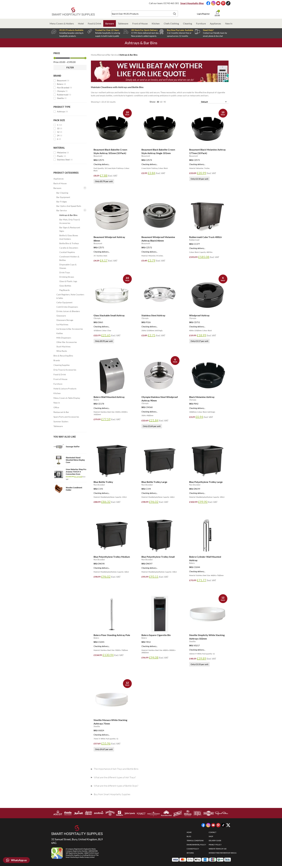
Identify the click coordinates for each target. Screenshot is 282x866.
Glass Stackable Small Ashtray (109, 315)
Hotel (81, 23)
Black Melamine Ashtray (202, 397)
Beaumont (63, 81)
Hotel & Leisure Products (64, 388)
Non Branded (64, 88)
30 (158, 102)
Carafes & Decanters (68, 247)
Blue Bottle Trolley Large (154, 481)
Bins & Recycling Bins (63, 355)
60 (161, 102)
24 (59, 135)
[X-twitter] (228, 825)
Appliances (215, 23)
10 (59, 128)
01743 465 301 (171, 3)
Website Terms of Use (217, 849)
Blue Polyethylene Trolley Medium (112, 556)
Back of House (60, 183)
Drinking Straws (66, 277)
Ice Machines (62, 324)
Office (56, 407)
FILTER (70, 67)
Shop (211, 836)
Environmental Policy (196, 845)
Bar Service (61, 210)
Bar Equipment (63, 197)
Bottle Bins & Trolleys (69, 243)
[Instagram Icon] (213, 3)
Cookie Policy (193, 849)
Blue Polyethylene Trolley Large (206, 481)
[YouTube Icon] (218, 3)
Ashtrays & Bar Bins (68, 215)
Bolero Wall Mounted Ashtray (109, 397)
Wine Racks (61, 351)
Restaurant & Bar (61, 412)
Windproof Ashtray (199, 315)
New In (228, 23)
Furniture (201, 23)
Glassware (61, 315)
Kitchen (156, 23)
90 (164, 102)
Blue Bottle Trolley (103, 481)
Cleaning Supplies (61, 365)
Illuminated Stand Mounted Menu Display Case (75, 460)
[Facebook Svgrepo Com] (208, 3)
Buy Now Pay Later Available (180, 30)
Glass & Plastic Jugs (68, 281)
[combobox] (144, 13)
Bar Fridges (61, 201)
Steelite (62, 98)
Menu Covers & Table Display (66, 398)
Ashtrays (62, 112)
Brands (56, 360)
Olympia (62, 91)
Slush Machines (63, 346)
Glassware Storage (64, 320)
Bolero (61, 84)
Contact (212, 832)
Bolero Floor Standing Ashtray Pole (112, 635)
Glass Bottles (65, 285)
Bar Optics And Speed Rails (68, 206)
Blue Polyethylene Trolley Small (158, 556)
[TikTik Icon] (228, 3)
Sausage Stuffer (73, 446)
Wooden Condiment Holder (74, 489)
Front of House (140, 23)
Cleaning (187, 23)
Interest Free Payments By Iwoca (222, 853)
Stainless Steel (65, 160)
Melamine (63, 153)
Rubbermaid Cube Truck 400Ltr (205, 237)
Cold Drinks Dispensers (67, 307)
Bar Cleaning (62, 193)
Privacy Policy (215, 845)
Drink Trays (64, 272)
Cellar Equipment (64, 302)
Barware (109, 23)
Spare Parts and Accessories (66, 417)
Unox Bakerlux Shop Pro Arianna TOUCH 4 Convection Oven (76, 471)
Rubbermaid (64, 95)
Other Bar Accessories (66, 342)
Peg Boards (64, 290)
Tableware (123, 23)
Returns (190, 853)
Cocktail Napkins (67, 252)
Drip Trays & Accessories (64, 369)
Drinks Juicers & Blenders (68, 311)
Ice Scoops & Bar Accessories (69, 329)
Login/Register (203, 14)
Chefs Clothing (171, 23)
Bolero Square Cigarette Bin (156, 635)
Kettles (59, 333)
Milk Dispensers (63, 337)
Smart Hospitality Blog (192, 3)
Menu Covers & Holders (62, 23)
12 (59, 132)
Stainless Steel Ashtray (153, 315)
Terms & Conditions (195, 840)
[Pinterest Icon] (223, 3)
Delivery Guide (215, 840)
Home (93, 55)
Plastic (61, 156)
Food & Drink (94, 23)
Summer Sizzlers (60, 421)
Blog (189, 836)
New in (56, 402)
